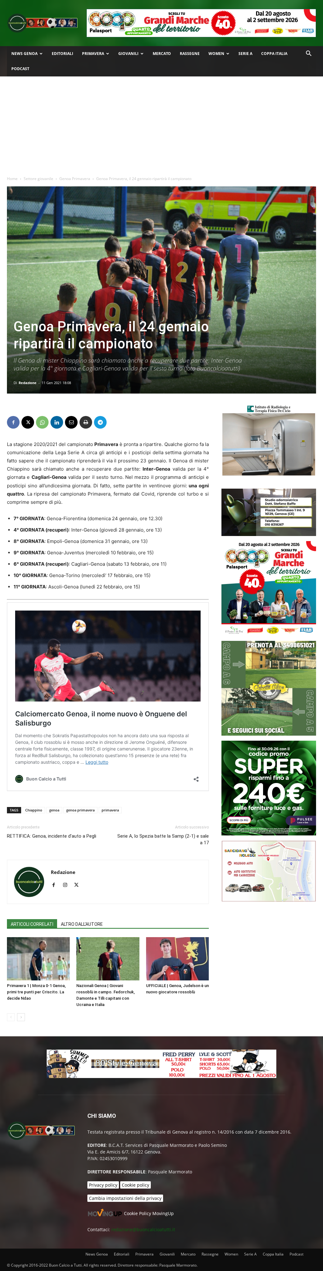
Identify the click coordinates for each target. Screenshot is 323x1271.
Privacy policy (103, 1185)
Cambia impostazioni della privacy (125, 1198)
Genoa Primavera (74, 178)
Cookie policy (135, 1185)
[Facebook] (13, 422)
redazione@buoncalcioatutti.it (143, 1229)
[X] (27, 422)
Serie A (245, 53)
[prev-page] (11, 1017)
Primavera (93, 53)
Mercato (162, 53)
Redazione (28, 382)
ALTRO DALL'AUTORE (82, 924)
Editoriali (62, 53)
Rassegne (190, 53)
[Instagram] (67, 885)
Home (12, 178)
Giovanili (128, 53)
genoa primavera (80, 810)
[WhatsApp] (42, 422)
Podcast (20, 68)
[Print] (85, 422)
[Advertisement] (161, 124)
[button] (308, 54)
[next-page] (21, 1017)
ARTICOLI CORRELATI (32, 924)
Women (216, 53)
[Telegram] (100, 422)
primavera (110, 810)
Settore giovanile (38, 178)
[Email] (71, 422)
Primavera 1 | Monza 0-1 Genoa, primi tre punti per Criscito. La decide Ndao (36, 992)
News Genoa (24, 53)
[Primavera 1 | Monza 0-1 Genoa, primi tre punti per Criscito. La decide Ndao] (38, 958)
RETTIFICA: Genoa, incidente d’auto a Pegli (51, 836)
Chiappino (33, 810)
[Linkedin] (56, 422)
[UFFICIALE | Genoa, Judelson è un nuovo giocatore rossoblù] (177, 958)
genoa (54, 810)
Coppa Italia (274, 53)
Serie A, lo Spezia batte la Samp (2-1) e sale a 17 (163, 839)
